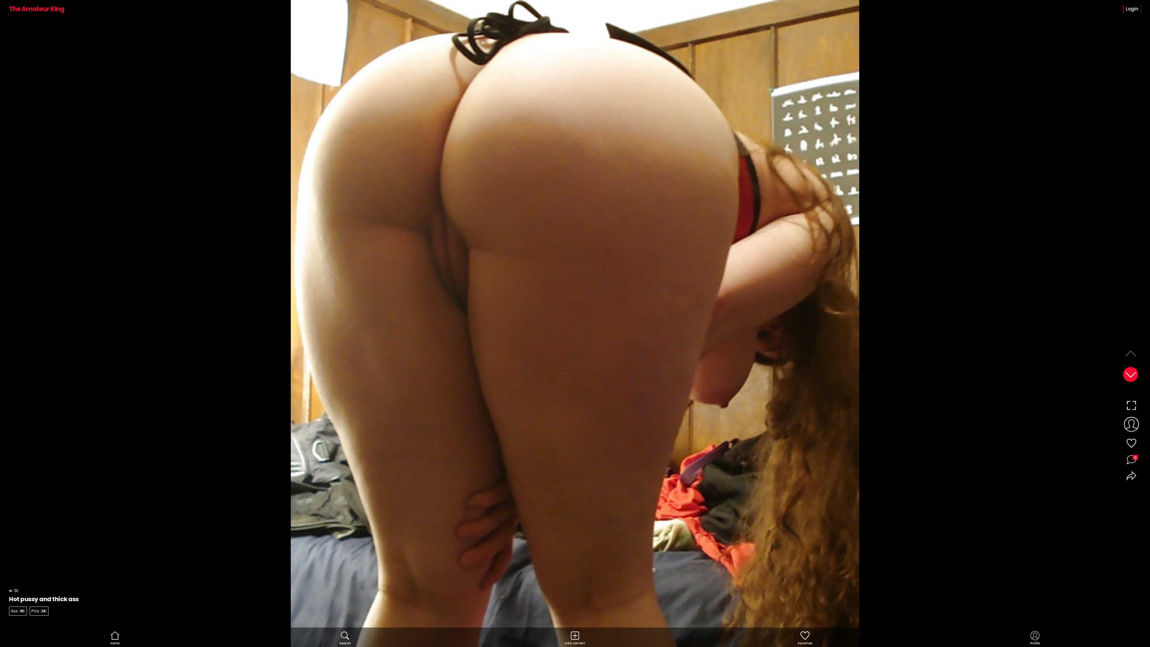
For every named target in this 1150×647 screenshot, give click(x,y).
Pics (38, 611)
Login (1132, 9)
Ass (17, 611)
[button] (1130, 374)
